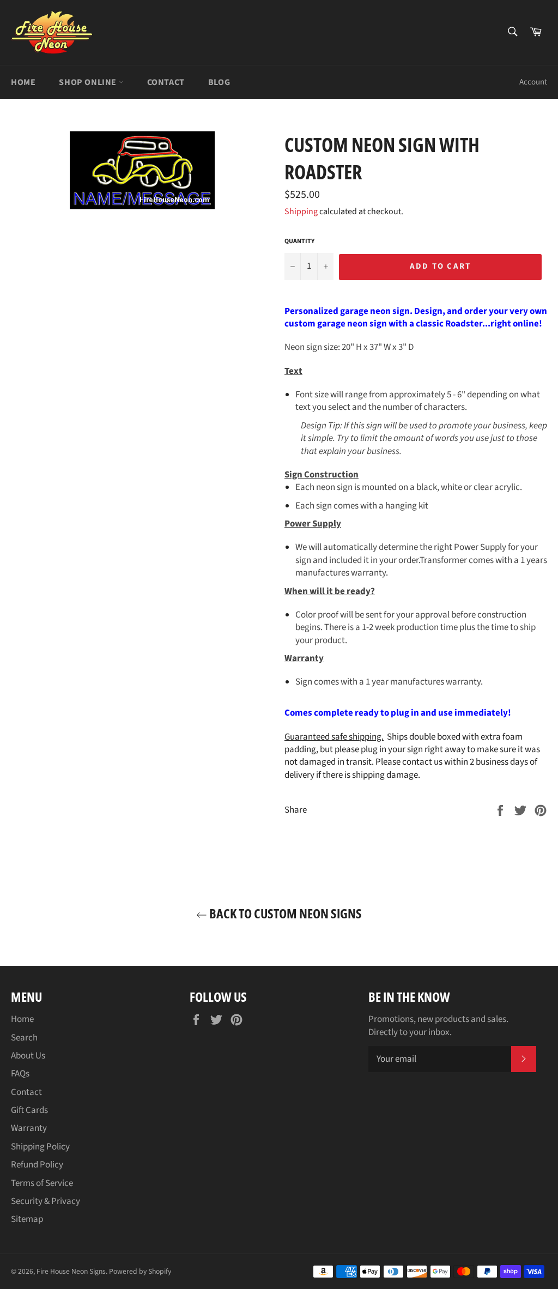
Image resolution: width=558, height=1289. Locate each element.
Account (533, 82)
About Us (28, 1055)
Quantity (299, 241)
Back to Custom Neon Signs (284, 913)
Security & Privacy (45, 1201)
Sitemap (27, 1219)
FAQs (20, 1073)
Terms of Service (42, 1183)
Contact (166, 82)
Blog (219, 82)
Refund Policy (37, 1164)
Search (24, 1037)
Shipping (301, 211)
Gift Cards (29, 1110)
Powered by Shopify (140, 1271)
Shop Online (88, 82)
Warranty (29, 1128)
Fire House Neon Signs (71, 1271)
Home (23, 82)
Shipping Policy (40, 1146)
